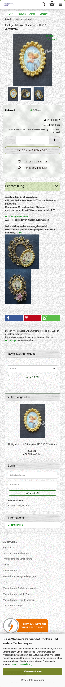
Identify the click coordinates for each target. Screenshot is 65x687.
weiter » (33, 13)
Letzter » (44, 13)
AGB (5, 582)
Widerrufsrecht (10, 570)
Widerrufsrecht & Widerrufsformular (20, 588)
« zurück (22, 13)
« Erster (10, 13)
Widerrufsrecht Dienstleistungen (18, 600)
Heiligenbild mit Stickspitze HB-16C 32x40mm (32, 444)
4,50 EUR (32, 451)
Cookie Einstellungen (13, 605)
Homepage (10, 340)
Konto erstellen (15, 500)
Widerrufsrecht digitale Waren (17, 594)
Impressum (8, 547)
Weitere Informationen (33, 680)
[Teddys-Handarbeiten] (7, 4)
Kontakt (6, 564)
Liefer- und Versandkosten (16, 553)
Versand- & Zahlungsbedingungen (19, 576)
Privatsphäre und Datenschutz (17, 558)
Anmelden (32, 377)
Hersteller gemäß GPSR (16, 216)
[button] (10, 140)
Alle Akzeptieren (32, 671)
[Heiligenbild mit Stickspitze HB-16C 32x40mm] (32, 60)
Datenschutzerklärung (21, 664)
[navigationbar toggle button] (60, 4)
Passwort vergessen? (18, 505)
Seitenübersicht (15, 525)
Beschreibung (14, 186)
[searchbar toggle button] (43, 4)
